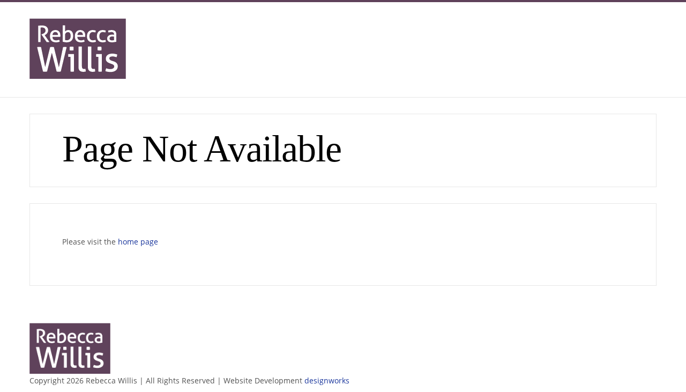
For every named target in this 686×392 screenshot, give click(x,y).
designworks (326, 380)
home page (138, 241)
